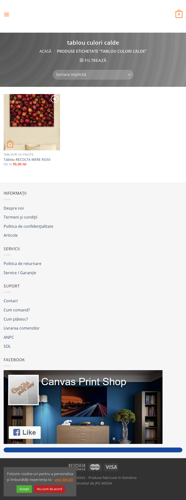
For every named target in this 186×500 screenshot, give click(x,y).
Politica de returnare (22, 263)
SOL (7, 346)
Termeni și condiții (20, 217)
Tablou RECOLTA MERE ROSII (27, 159)
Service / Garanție (20, 272)
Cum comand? (17, 310)
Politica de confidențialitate (28, 226)
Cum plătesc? (16, 319)
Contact (11, 300)
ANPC (9, 337)
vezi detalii (63, 479)
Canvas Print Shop (93, 10)
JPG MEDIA (103, 483)
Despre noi (14, 208)
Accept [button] (24, 489)
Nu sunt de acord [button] (49, 489)
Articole (11, 235)
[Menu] (6, 14)
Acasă (45, 51)
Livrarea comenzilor (22, 328)
